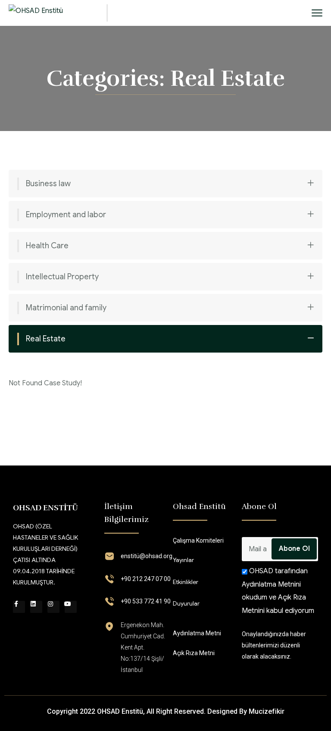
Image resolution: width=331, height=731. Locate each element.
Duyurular (186, 603)
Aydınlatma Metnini (271, 584)
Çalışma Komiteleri (198, 540)
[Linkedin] (36, 607)
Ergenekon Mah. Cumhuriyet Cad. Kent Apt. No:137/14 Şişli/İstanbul (143, 647)
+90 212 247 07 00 (146, 578)
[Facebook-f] (19, 607)
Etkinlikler (185, 582)
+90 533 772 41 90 (146, 601)
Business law (48, 183)
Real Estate (46, 339)
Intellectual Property (62, 276)
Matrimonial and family (66, 307)
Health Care (47, 245)
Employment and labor (66, 214)
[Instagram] (53, 607)
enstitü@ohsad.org (146, 556)
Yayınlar (183, 560)
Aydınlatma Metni (197, 633)
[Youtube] (71, 607)
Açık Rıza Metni (194, 653)
